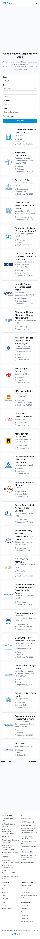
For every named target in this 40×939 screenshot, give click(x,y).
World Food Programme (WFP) (10, 877)
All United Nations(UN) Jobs (9, 820)
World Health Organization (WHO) (8, 872)
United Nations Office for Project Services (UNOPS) (10, 855)
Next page (32, 761)
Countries (6, 100)
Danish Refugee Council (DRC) (29, 842)
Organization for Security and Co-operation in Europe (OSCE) (29, 857)
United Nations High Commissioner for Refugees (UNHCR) (8, 847)
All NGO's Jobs (26, 819)
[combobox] (4, 88)
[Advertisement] (20, 28)
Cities (5, 108)
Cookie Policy (26, 885)
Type (5, 85)
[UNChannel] (10, 3)
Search (5, 77)
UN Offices (5, 837)
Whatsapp (24, 922)
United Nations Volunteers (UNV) (8, 866)
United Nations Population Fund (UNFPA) (10, 861)
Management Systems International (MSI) (28, 851)
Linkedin (24, 908)
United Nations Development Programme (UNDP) (8, 831)
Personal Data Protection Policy (29, 896)
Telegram (24, 918)
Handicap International (28, 846)
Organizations (6, 889)
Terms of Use (25, 892)
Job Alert (5, 899)
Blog (3, 902)
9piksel (36, 930)
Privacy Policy (26, 889)
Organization (7, 93)
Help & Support (7, 908)
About (4, 885)
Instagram (24, 915)
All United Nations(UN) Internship (9, 825)
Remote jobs (9, 116)
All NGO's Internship (28, 822)
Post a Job (5, 905)
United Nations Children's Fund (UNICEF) (10, 841)
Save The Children (27, 862)
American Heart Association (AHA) (27, 837)
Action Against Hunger (28, 825)
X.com (23, 912)
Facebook (24, 905)
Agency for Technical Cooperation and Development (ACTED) (29, 831)
